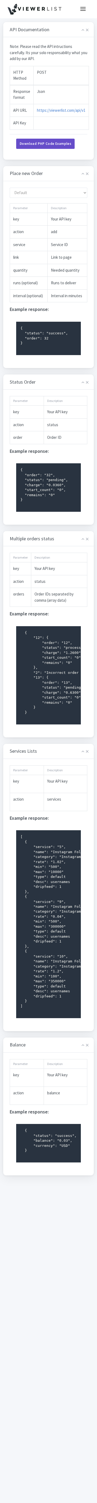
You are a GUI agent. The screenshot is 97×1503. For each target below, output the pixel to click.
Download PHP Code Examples (45, 143)
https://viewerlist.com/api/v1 (61, 110)
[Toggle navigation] (83, 9)
